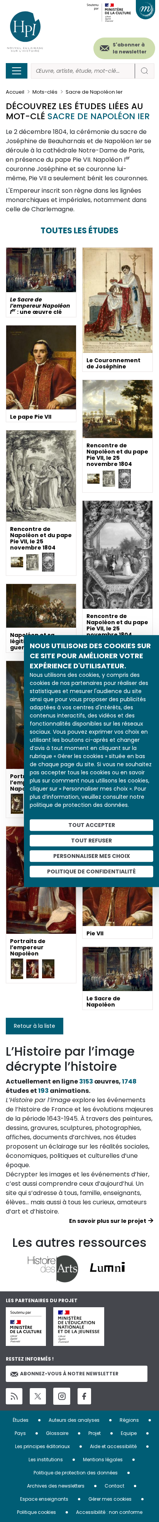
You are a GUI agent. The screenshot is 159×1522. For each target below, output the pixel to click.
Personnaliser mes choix (91, 856)
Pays (20, 1433)
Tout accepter (91, 825)
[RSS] (14, 1396)
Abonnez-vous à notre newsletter (69, 1373)
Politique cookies (36, 1512)
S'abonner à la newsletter (130, 48)
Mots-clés (45, 92)
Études (21, 1420)
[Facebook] (84, 1396)
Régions (129, 1420)
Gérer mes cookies (110, 1499)
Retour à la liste (34, 1026)
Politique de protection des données (76, 1472)
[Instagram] (61, 1396)
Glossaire (57, 1433)
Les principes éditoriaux (42, 1446)
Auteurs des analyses (74, 1420)
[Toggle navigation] (16, 71)
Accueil (15, 92)
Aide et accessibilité (113, 1446)
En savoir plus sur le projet (107, 1221)
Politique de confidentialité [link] (91, 871)
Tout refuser (91, 840)
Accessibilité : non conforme (109, 1512)
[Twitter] (38, 1396)
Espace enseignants (44, 1499)
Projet (94, 1433)
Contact (114, 1486)
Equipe (129, 1433)
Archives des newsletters (56, 1486)
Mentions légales (103, 1459)
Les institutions (46, 1459)
